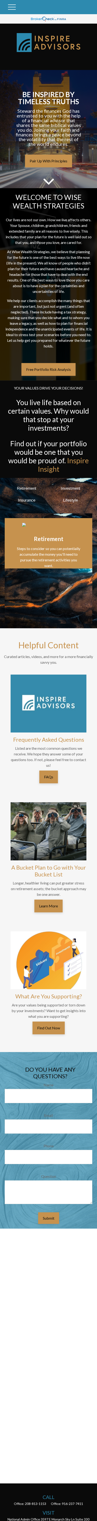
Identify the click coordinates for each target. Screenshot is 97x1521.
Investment (70, 488)
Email (48, 1115)
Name (48, 1085)
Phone (49, 1146)
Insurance (26, 500)
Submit (48, 1218)
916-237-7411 (72, 1504)
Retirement (26, 488)
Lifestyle (70, 500)
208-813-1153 (35, 1504)
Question (48, 1176)
